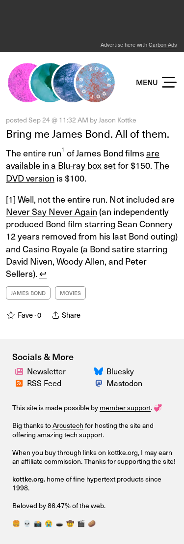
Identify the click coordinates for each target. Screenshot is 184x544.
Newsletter (46, 371)
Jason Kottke (117, 120)
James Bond (28, 293)
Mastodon (124, 383)
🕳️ (59, 523)
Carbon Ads (163, 44)
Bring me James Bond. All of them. (87, 133)
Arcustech (68, 425)
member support (125, 407)
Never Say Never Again (51, 211)
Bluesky (120, 371)
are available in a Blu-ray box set (82, 159)
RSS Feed (44, 383)
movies (70, 293)
